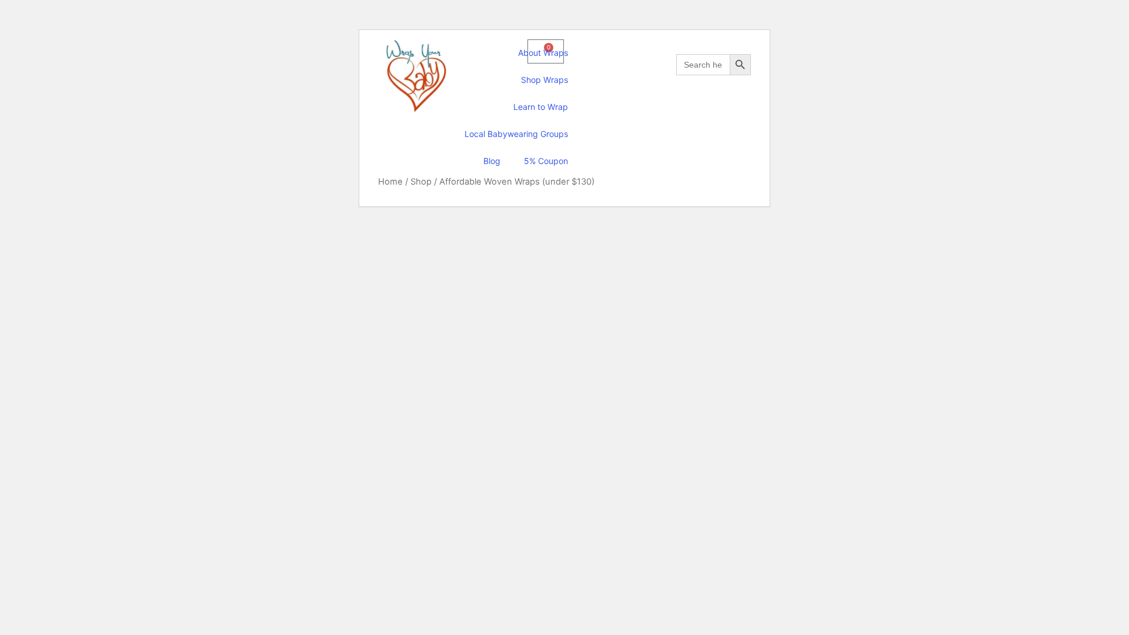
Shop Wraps (544, 80)
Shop (421, 181)
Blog (491, 161)
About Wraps (543, 53)
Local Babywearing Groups (516, 134)
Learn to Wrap (540, 107)
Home (390, 181)
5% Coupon (546, 161)
